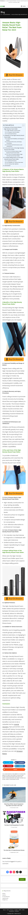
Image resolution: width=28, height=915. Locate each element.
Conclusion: (7, 165)
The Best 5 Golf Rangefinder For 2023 (14, 825)
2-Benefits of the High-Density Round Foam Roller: (14, 136)
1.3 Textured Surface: (11, 133)
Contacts (17, 911)
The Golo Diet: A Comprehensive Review (14, 850)
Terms (8, 909)
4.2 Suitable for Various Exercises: (15, 162)
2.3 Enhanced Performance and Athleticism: (14, 145)
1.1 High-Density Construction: (13, 130)
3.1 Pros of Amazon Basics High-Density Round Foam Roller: (14, 152)
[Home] (1, 14)
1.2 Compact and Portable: (12, 132)
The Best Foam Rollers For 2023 (12, 779)
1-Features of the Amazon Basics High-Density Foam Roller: (13, 128)
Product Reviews (6, 896)
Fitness (3, 893)
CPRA (23, 909)
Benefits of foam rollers (20, 773)
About (4, 909)
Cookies (16, 909)
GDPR (20, 909)
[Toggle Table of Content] (22, 125)
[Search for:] (27, 6)
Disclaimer (11, 911)
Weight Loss (5, 899)
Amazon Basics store (9, 773)
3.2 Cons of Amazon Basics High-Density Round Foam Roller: (15, 155)
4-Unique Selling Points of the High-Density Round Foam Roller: (13, 158)
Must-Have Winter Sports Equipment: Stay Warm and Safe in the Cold (14, 804)
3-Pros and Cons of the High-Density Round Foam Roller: (14, 148)
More (19, 2)
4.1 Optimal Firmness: (11, 160)
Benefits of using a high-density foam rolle (11, 775)
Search (22, 879)
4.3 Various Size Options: (13, 164)
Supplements (5, 898)
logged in (13, 861)
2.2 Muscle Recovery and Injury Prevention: (14, 142)
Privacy (11, 909)
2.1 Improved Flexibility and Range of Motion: (15, 139)
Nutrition (4, 895)
